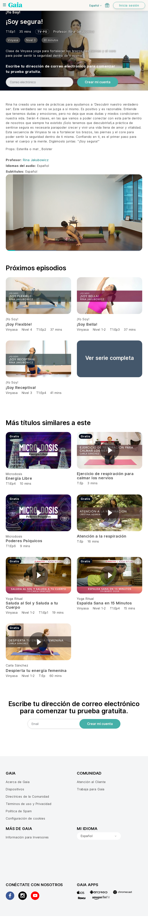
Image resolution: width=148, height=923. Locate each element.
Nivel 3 (27, 393)
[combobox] (99, 836)
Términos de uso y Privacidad (28, 804)
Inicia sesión (129, 5)
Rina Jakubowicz (81, 31)
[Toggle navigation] (4, 5)
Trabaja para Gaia (90, 789)
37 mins (56, 329)
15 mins (129, 608)
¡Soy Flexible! (19, 324)
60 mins (56, 676)
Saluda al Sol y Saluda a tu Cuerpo (32, 605)
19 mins (58, 612)
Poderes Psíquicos (24, 540)
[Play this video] (38, 450)
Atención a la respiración (101, 536)
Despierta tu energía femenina (36, 670)
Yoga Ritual (14, 599)
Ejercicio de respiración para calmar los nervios (105, 475)
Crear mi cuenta (97, 82)
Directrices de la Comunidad (27, 796)
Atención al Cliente (91, 782)
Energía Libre (19, 478)
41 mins (56, 393)
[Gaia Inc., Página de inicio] (15, 4)
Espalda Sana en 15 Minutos (104, 603)
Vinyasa (12, 329)
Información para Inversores (27, 837)
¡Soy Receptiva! (21, 387)
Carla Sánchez (17, 665)
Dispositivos (15, 789)
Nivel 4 (27, 329)
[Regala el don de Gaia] (107, 5)
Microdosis (14, 474)
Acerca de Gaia (18, 782)
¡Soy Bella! (87, 324)
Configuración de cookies (25, 818)
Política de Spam (19, 811)
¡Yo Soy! (13, 12)
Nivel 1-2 (99, 329)
